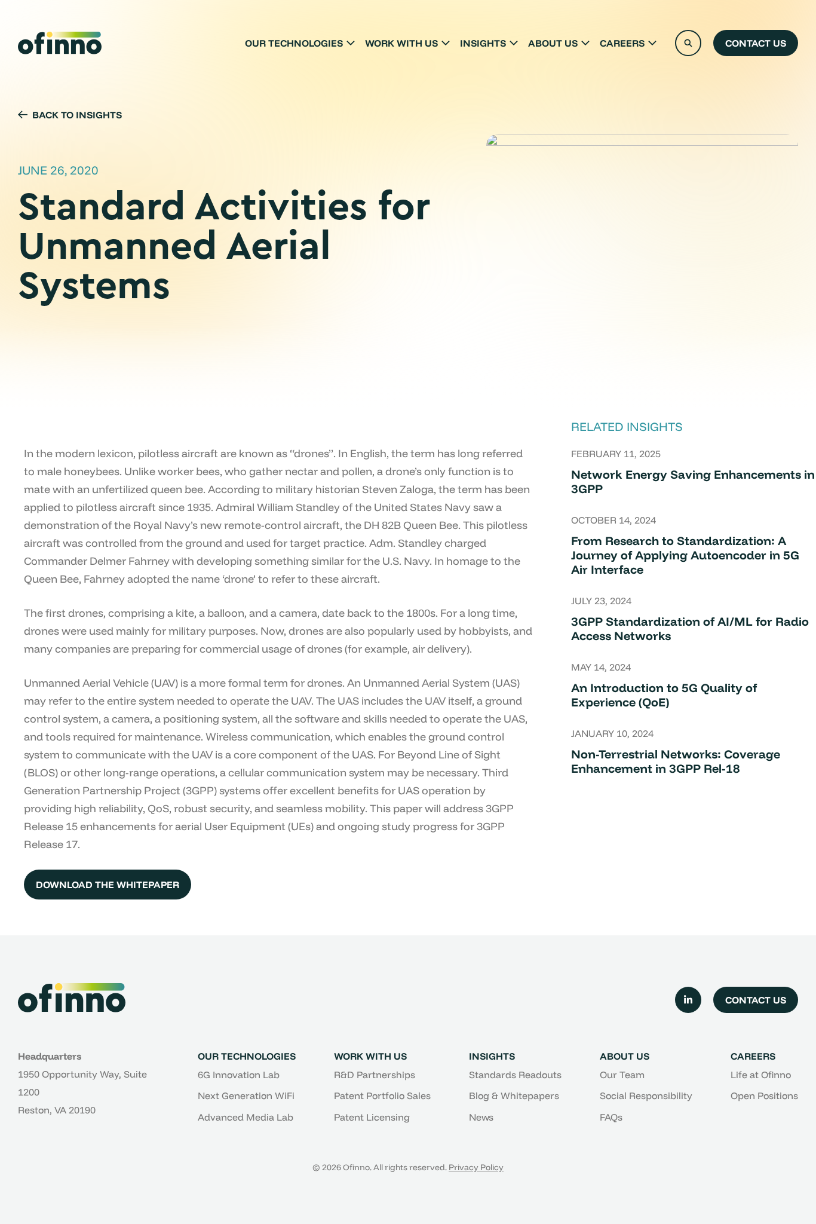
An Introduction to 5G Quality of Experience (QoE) (664, 694)
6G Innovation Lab (239, 1075)
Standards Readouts (515, 1075)
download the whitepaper (107, 885)
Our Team (622, 1075)
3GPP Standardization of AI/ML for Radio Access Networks (690, 628)
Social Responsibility (646, 1095)
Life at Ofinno (761, 1075)
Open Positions (764, 1095)
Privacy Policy (476, 1167)
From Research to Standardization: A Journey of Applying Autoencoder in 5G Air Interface (685, 555)
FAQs (611, 1117)
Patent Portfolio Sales (382, 1095)
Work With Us (401, 43)
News (481, 1117)
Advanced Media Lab (245, 1117)
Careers (622, 43)
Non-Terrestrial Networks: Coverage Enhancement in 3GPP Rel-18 (675, 761)
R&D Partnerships (374, 1075)
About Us (553, 43)
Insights (483, 43)
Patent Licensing (372, 1117)
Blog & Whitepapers (514, 1095)
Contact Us (755, 43)
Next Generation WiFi (246, 1095)
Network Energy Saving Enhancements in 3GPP (693, 481)
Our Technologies (294, 43)
